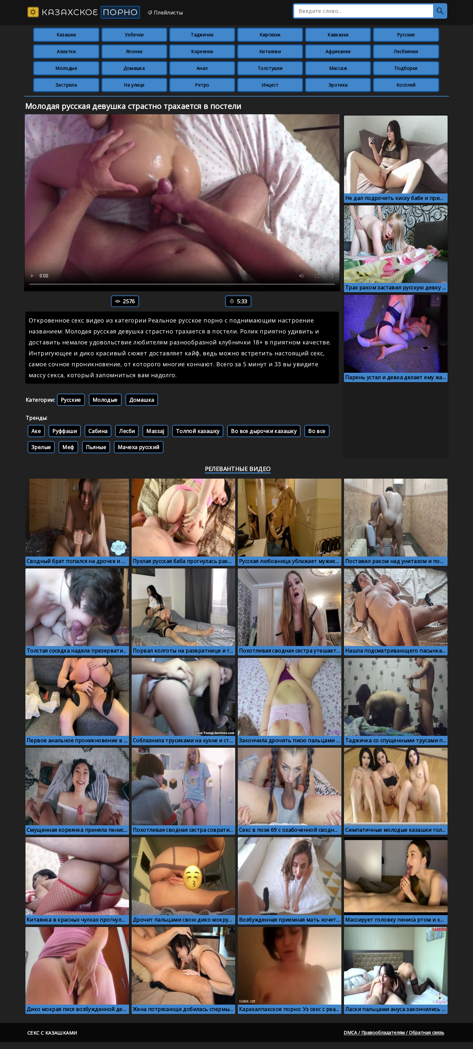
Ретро (202, 85)
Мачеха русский (139, 447)
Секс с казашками (52, 1032)
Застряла (66, 85)
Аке (36, 431)
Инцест (270, 85)
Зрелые (41, 447)
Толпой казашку (198, 431)
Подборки (405, 68)
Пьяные (96, 447)
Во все (316, 431)
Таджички (202, 35)
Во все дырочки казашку (264, 431)
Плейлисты (167, 12)
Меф (68, 447)
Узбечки (134, 35)
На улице (134, 85)
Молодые (66, 68)
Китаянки (270, 51)
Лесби (127, 431)
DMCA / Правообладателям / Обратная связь (394, 1032)
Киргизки (270, 35)
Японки (134, 51)
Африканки (338, 51)
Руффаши (64, 431)
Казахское (88, 12)
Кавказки (338, 35)
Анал (202, 68)
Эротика (338, 85)
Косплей (406, 85)
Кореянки (202, 51)
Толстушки (270, 68)
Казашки (66, 35)
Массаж (338, 68)
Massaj (155, 431)
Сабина (97, 431)
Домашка (134, 68)
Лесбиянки (406, 51)
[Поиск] (440, 11)
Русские (406, 35)
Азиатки (66, 51)
